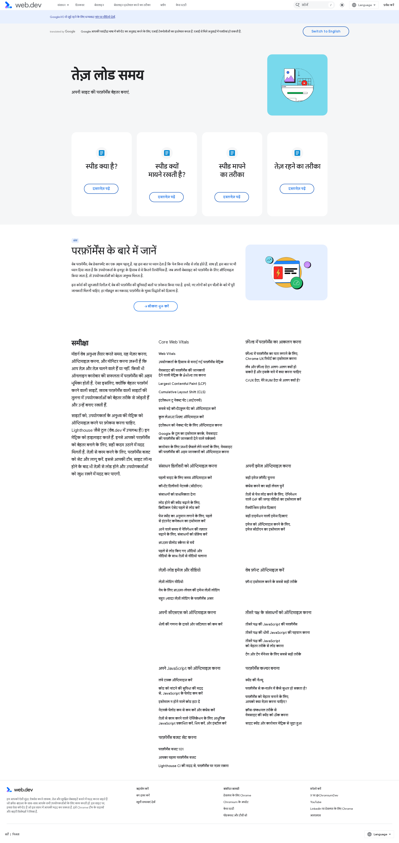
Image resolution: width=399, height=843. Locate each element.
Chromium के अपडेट (236, 802)
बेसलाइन (99, 5)
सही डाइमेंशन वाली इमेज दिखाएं (266, 516)
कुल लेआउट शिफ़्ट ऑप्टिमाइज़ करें (181, 417)
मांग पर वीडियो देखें (105, 17)
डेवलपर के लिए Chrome (237, 795)
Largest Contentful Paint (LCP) (182, 384)
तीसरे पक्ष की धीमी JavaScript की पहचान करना (277, 633)
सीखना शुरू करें (156, 306)
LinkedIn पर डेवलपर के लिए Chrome (331, 809)
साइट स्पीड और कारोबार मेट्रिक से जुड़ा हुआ (273, 723)
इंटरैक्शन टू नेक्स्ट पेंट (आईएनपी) (180, 400)
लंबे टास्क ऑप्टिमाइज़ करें (175, 680)
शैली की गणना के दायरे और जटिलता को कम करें (190, 624)
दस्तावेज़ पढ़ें (101, 189)
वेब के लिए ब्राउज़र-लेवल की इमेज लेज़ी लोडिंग (189, 590)
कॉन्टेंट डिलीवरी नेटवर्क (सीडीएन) (180, 486)
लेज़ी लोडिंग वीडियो (171, 582)
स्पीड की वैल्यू (254, 680)
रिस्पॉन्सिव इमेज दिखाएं (260, 508)
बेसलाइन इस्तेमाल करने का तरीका (132, 5)
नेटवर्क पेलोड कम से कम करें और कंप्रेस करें (187, 710)
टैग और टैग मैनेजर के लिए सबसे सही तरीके (273, 654)
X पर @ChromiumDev (324, 795)
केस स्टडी (181, 5)
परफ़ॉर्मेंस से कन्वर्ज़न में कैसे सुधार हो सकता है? (276, 688)
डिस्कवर (79, 5)
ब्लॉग (163, 5)
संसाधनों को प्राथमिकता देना (177, 494)
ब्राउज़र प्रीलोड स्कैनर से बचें (176, 543)
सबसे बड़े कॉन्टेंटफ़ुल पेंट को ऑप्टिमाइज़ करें (187, 409)
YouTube (315, 802)
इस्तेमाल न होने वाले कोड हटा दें (179, 702)
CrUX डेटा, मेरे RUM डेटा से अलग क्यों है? (272, 380)
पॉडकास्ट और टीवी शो (235, 815)
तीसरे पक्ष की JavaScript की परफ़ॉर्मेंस (271, 624)
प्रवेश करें (389, 5)
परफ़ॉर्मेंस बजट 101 (171, 749)
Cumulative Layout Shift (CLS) (182, 392)
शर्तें (7, 834)
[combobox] (314, 5)
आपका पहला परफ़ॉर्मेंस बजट (177, 758)
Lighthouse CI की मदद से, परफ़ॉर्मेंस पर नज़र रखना (194, 766)
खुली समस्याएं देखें (145, 802)
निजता (15, 834)
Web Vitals (167, 354)
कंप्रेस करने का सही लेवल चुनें (264, 486)
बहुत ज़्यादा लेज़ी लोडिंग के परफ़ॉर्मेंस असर (186, 599)
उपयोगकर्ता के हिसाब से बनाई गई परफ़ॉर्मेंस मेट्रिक (191, 362)
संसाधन (61, 5)
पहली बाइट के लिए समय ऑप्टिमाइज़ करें (185, 478)
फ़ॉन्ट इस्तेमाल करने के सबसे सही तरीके (271, 582)
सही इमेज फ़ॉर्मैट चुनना (260, 478)
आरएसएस (315, 815)
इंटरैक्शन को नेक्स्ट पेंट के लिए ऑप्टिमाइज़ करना (190, 425)
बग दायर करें (143, 795)
